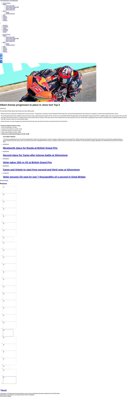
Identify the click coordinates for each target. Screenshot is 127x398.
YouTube (5, 30)
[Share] (63, 62)
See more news (4, 180)
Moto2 (7, 12)
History (5, 16)
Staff (4, 15)
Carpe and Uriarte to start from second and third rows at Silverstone (41, 169)
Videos (5, 19)
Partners (5, 20)
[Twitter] (63, 57)
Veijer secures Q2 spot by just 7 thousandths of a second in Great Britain (44, 177)
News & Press (6, 3)
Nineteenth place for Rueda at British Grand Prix (30, 148)
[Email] (63, 59)
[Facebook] (63, 55)
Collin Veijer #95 (10, 5)
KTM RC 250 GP (10, 13)
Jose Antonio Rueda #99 (12, 7)
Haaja (9, 396)
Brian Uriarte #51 (10, 9)
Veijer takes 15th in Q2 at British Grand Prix (27, 162)
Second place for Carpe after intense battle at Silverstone (35, 155)
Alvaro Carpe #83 (10, 8)
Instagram (5, 29)
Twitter (4, 28)
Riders (4, 4)
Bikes (4, 11)
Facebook (5, 26)
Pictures (5, 17)
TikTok (4, 32)
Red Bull (5, 25)
